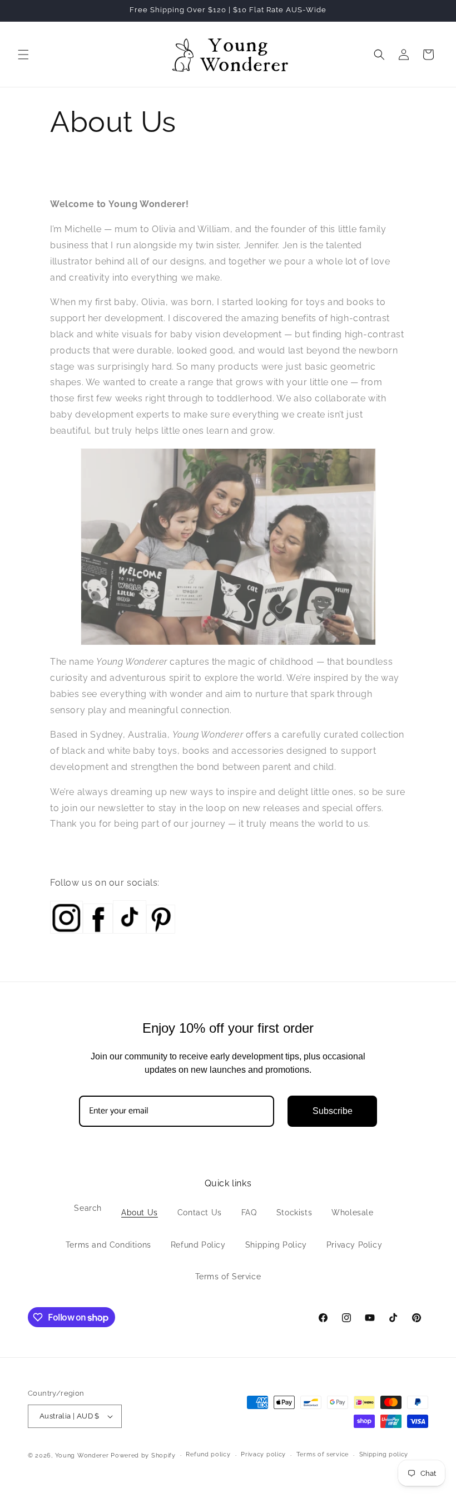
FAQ (249, 1212)
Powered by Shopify (143, 1455)
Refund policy (208, 1454)
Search (88, 1208)
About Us (139, 1212)
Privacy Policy (354, 1244)
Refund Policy (198, 1244)
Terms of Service (228, 1276)
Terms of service (322, 1454)
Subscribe (333, 1111)
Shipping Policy (276, 1244)
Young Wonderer (83, 1455)
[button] (23, 54)
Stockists (294, 1212)
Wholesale (352, 1212)
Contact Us (199, 1212)
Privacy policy (263, 1454)
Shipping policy (384, 1454)
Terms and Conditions (108, 1244)
